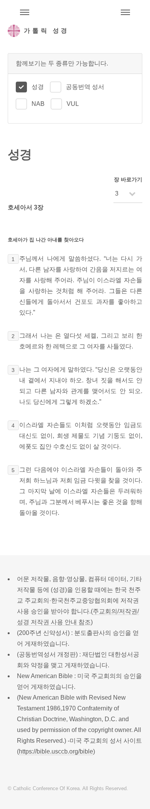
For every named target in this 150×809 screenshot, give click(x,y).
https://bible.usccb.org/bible (56, 751)
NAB (38, 103)
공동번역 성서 (85, 87)
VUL (73, 103)
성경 (38, 87)
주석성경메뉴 (24, 12)
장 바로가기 (128, 179)
